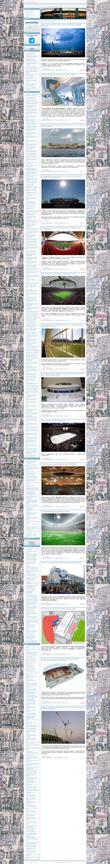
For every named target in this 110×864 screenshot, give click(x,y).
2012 (46, 21)
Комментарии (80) (65, 171)
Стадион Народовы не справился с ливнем (56, 511)
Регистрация (56, 6)
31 (30, 30)
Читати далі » (46, 68)
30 (28, 30)
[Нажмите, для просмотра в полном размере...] (63, 57)
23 (28, 29)
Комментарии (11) (66, 320)
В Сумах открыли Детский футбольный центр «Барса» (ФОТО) (62, 562)
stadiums (54, 70)
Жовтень (50, 21)
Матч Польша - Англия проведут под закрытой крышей (59, 274)
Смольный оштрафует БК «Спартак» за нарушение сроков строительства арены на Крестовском (60, 659)
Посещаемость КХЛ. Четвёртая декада (54, 420)
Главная (50, 6)
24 (30, 29)
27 (35, 29)
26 (33, 29)
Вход (61, 6)
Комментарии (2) (66, 223)
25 (31, 29)
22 (26, 29)
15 (26, 27)
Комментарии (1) (66, 70)
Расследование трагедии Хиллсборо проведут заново (59, 609)
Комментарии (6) (66, 506)
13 (35, 25)
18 (31, 27)
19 (33, 27)
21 (37, 27)
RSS (36, 2)
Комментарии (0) (66, 269)
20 (35, 27)
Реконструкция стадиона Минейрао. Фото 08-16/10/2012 (60, 464)
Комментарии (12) (66, 459)
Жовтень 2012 (34, 21)
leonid (53, 171)
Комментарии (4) (65, 702)
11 (31, 25)
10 (30, 25)
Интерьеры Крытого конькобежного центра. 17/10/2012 (59, 74)
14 (37, 25)
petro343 (53, 223)
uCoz (31, 862)
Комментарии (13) (66, 558)
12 (33, 25)
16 (28, 27)
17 (30, 27)
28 (37, 29)
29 (26, 30)
